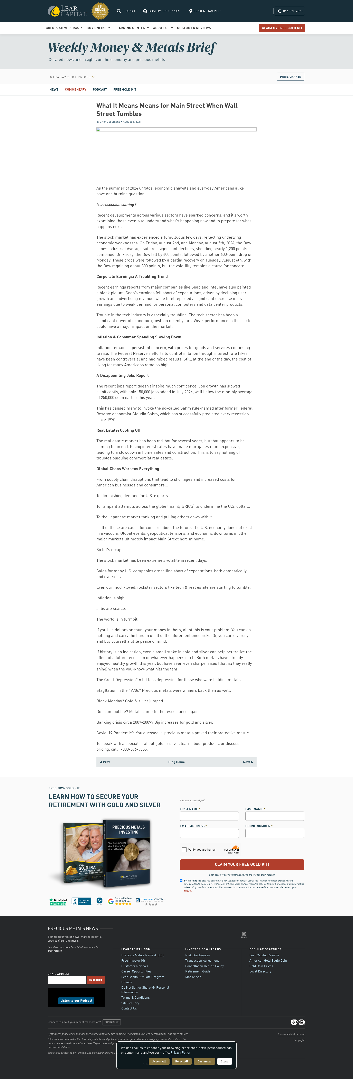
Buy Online (97, 28)
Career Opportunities (136, 971)
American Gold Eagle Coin (268, 960)
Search (129, 11)
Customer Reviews (134, 966)
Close (224, 1061)
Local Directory (260, 971)
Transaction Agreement (202, 960)
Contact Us (129, 1008)
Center (130, 28)
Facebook (67, 993)
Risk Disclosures (197, 955)
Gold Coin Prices (261, 966)
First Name (190, 809)
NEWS (53, 89)
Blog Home (176, 762)
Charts (290, 76)
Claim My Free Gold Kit (282, 28)
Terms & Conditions (135, 997)
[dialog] (176, 1055)
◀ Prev (105, 762)
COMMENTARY (75, 89)
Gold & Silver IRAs (63, 28)
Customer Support (165, 11)
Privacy (188, 891)
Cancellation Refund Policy (204, 966)
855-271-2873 (292, 11)
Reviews (194, 28)
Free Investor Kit (133, 960)
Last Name (255, 809)
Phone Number (259, 826)
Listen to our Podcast (76, 1001)
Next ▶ (248, 762)
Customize (204, 1061)
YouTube (85, 993)
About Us (162, 28)
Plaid (244, 935)
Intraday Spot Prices (70, 77)
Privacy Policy (180, 1052)
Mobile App (193, 977)
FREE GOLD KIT (124, 89)
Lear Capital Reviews (264, 955)
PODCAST (100, 89)
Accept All (159, 1061)
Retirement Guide (197, 971)
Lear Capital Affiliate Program (142, 977)
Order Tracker (207, 11)
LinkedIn (73, 993)
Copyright (299, 1040)
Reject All (181, 1061)
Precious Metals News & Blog (142, 955)
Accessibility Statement (291, 1034)
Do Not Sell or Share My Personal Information (145, 990)
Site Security (130, 1003)
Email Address (193, 826)
